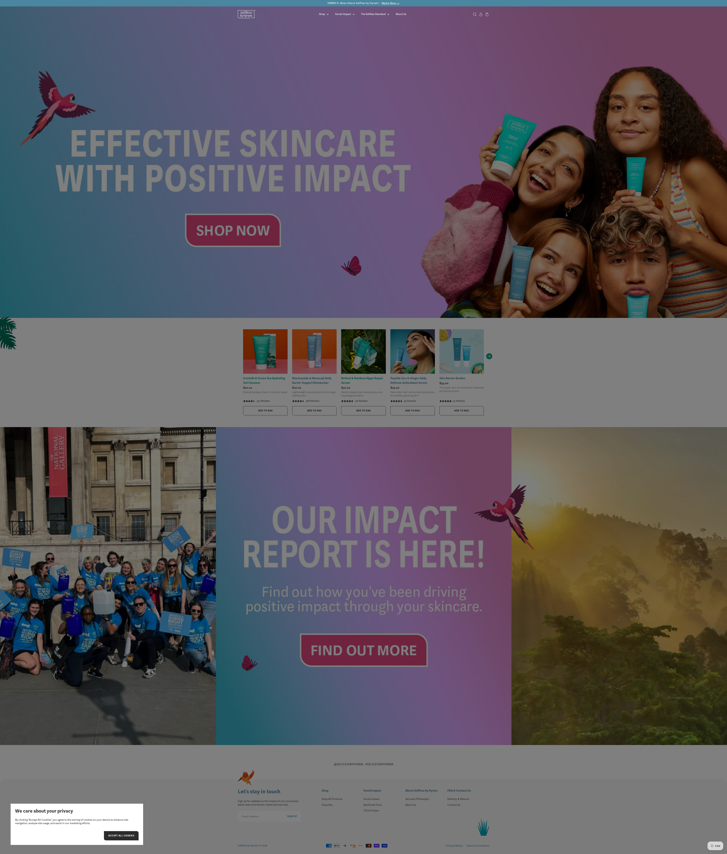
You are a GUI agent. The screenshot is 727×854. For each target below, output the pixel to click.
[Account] (481, 14)
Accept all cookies (121, 836)
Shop (322, 14)
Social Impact (343, 14)
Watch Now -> (390, 3)
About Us (401, 14)
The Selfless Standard (373, 14)
